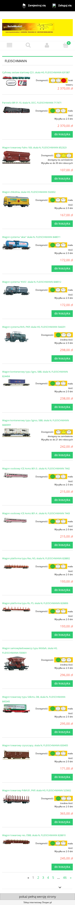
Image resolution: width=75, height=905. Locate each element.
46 (65, 877)
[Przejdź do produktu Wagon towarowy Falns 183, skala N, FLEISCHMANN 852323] (16, 157)
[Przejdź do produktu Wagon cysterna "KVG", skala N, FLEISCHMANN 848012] (16, 290)
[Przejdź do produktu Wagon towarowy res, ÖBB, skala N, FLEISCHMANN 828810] (16, 841)
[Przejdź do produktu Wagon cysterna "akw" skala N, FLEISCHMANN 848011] (16, 245)
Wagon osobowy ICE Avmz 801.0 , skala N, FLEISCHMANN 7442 (36, 468)
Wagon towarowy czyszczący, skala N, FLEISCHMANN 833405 (35, 745)
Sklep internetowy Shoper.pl (37, 902)
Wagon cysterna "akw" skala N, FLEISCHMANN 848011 (31, 237)
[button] (9, 45)
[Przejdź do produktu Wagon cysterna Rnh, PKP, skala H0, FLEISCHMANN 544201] (16, 336)
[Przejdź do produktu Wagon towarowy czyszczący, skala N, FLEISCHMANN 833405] (16, 754)
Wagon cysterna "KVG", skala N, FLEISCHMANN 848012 (31, 281)
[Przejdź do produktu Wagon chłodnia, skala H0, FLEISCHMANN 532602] (16, 201)
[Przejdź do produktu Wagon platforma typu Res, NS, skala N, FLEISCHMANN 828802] (16, 566)
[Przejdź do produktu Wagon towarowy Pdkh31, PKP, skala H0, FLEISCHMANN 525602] (16, 798)
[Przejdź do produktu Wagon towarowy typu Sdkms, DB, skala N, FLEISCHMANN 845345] (16, 708)
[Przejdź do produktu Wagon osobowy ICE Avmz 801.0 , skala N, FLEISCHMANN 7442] (16, 475)
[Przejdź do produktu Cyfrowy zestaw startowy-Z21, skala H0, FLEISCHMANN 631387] (16, 81)
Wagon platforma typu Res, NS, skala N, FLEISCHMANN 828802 (36, 558)
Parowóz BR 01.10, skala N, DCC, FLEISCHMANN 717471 (32, 102)
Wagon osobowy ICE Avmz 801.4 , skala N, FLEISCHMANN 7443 (36, 513)
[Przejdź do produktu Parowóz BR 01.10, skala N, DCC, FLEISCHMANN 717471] (16, 109)
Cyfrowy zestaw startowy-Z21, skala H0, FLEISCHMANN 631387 (36, 72)
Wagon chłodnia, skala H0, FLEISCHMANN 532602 (29, 192)
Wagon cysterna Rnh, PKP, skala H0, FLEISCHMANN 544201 (34, 326)
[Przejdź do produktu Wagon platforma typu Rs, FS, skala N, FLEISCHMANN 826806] (16, 609)
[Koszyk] (65, 45)
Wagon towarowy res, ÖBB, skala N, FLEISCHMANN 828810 (34, 835)
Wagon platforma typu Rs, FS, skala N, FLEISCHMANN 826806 (35, 603)
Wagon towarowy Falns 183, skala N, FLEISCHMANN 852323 (34, 147)
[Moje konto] (47, 45)
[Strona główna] (37, 26)
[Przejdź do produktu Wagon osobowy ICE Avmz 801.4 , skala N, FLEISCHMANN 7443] (16, 520)
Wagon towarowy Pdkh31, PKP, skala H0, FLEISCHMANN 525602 (36, 790)
